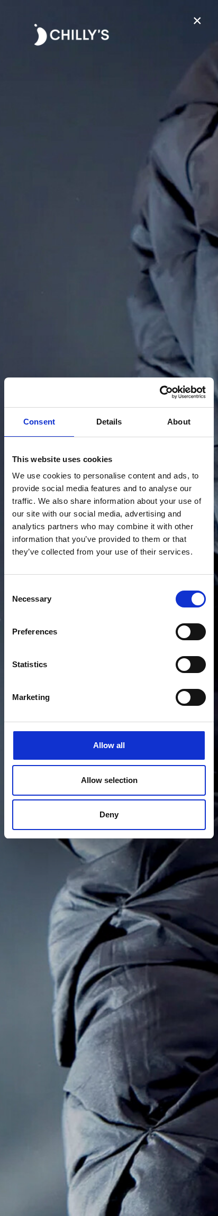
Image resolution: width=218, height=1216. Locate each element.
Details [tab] (109, 421)
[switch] (191, 631)
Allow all (109, 745)
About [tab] (178, 421)
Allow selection (109, 780)
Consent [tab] (39, 421)
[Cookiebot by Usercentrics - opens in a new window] (159, 392)
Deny (109, 814)
